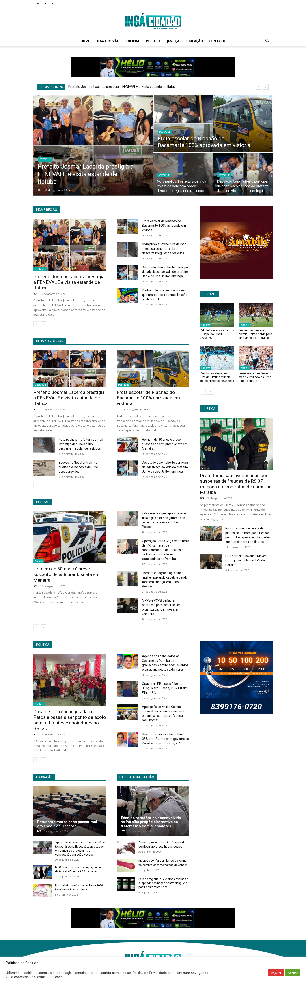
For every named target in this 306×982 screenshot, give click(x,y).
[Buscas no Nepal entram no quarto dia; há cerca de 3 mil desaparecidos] (44, 468)
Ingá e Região (107, 41)
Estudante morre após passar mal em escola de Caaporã (67, 824)
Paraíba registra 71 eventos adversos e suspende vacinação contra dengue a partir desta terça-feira (163, 883)
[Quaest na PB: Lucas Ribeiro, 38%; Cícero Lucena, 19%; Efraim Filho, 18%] (127, 689)
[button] (267, 41)
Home (85, 41)
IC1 (35, 293)
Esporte (205, 325)
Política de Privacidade (150, 973)
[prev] (258, 87)
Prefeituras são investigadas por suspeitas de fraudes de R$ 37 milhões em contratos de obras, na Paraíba (236, 484)
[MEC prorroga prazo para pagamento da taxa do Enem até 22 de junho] (42, 872)
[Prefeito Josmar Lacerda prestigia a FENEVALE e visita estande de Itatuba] (93, 145)
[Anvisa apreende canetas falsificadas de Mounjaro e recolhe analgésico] (126, 847)
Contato (217, 41)
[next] (266, 87)
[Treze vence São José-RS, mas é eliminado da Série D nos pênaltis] (256, 358)
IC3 (202, 498)
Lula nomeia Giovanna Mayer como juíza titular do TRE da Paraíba (245, 560)
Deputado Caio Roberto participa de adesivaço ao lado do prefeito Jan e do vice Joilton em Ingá (165, 271)
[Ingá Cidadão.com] (153, 21)
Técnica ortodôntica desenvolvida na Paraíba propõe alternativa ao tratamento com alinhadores (151, 821)
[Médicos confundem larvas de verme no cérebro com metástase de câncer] (126, 865)
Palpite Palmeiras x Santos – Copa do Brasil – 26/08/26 (217, 334)
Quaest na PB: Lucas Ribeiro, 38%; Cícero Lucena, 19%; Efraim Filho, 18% (165, 688)
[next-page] (43, 324)
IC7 (35, 586)
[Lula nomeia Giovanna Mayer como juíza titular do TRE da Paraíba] (211, 561)
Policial (133, 41)
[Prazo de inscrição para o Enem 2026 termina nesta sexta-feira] (42, 890)
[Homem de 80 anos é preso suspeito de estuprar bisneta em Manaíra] (127, 445)
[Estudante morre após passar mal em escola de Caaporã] (69, 811)
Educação (194, 41)
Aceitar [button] (293, 973)
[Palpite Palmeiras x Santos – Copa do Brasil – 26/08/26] (217, 315)
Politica (39, 704)
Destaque (45, 159)
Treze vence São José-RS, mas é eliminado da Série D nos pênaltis (255, 376)
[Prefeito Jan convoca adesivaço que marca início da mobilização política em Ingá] (127, 295)
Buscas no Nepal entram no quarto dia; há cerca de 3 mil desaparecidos (78, 467)
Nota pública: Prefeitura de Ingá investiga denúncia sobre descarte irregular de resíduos (164, 248)
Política (153, 41)
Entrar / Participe (43, 3)
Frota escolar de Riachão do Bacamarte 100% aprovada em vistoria (164, 225)
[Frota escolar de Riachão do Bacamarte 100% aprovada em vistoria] (213, 123)
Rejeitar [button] (276, 973)
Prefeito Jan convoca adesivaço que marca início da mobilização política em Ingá (164, 294)
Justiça (173, 41)
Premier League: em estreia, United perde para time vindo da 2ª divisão (255, 334)
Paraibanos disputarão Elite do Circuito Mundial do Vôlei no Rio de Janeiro (217, 376)
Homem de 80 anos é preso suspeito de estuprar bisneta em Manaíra (165, 444)
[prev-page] (36, 324)
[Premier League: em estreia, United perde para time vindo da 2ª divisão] (256, 315)
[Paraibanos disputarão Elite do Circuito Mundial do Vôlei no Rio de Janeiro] (217, 358)
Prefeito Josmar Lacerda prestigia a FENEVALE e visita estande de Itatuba (122, 87)
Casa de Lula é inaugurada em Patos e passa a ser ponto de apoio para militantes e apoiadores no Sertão (69, 720)
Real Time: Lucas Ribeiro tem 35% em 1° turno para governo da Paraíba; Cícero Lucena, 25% (165, 738)
